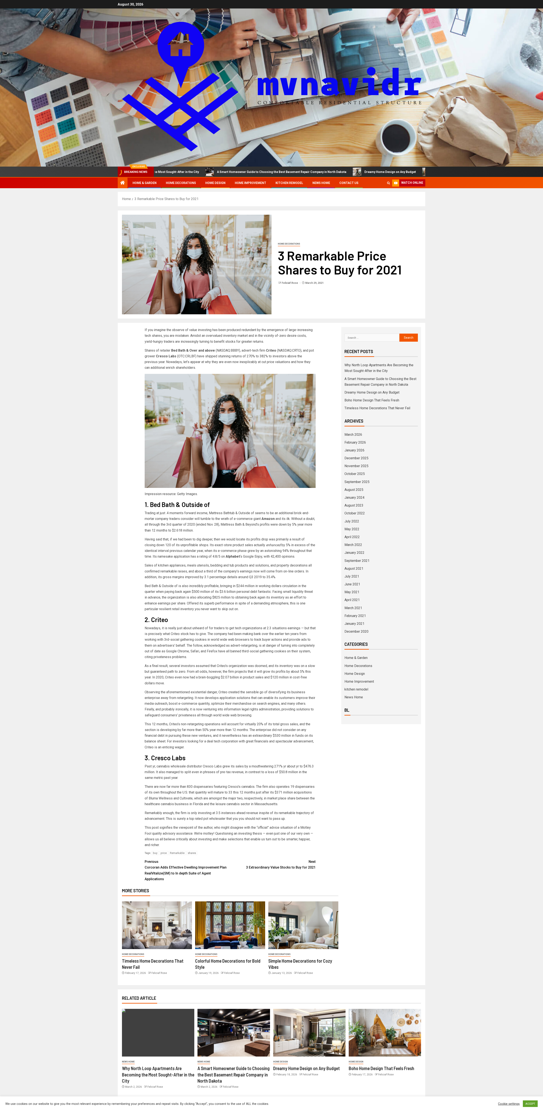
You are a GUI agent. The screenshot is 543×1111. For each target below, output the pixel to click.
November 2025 (356, 466)
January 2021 (354, 624)
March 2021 (353, 608)
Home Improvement (250, 183)
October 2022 (354, 513)
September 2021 (356, 561)
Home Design (215, 183)
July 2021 (351, 576)
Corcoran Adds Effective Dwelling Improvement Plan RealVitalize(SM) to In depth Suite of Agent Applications (186, 870)
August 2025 (353, 490)
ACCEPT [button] (530, 1103)
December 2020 (356, 631)
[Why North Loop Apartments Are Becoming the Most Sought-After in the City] (158, 1033)
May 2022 (351, 529)
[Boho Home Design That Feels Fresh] (385, 1033)
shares (192, 853)
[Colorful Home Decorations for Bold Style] (230, 925)
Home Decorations (181, 183)
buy (155, 853)
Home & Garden (145, 183)
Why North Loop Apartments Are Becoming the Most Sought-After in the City (158, 1074)
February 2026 (355, 442)
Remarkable (177, 853)
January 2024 (354, 498)
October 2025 (354, 474)
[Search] (388, 183)
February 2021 (355, 616)
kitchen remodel (289, 183)
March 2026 (353, 435)
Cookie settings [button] (509, 1104)
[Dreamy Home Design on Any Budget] (309, 1033)
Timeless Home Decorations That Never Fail (377, 408)
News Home (321, 183)
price (164, 853)
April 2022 (352, 537)
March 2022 (353, 545)
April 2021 (352, 600)
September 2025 (356, 482)
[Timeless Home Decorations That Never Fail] (157, 925)
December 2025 (356, 458)
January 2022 (354, 553)
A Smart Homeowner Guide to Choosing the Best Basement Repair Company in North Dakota (215, 172)
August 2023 (353, 505)
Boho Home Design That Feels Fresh (393, 172)
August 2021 (353, 569)
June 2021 (352, 584)
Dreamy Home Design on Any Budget (323, 172)
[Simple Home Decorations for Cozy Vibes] (303, 925)
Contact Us (348, 183)
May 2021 (351, 592)
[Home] (122, 183)
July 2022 (351, 521)
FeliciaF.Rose (290, 282)
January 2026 (354, 450)
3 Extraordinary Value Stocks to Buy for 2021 (281, 864)
